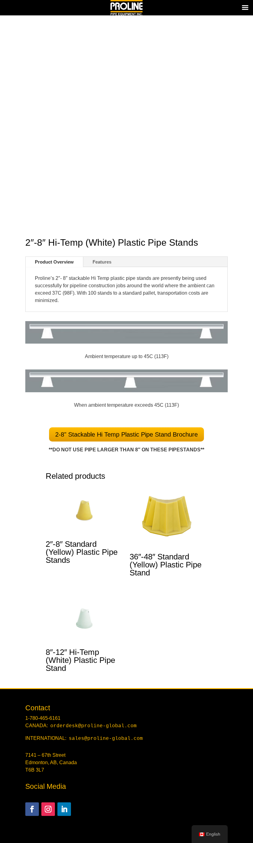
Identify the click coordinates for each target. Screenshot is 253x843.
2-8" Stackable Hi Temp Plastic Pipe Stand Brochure (126, 434)
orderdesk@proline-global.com (93, 726)
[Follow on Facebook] (32, 809)
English (213, 834)
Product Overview (54, 261)
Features (102, 261)
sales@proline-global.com (106, 738)
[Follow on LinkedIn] (64, 809)
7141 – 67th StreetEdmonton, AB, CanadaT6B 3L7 (51, 762)
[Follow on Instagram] (48, 809)
